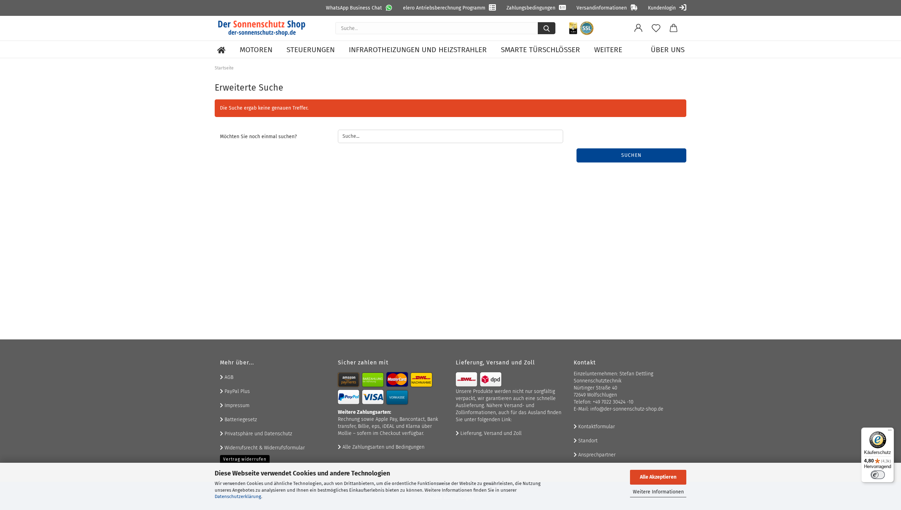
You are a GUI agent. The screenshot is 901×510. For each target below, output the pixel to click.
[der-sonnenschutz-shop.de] (262, 28)
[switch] (878, 475)
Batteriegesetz (240, 420)
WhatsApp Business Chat (354, 8)
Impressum (236, 405)
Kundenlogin (662, 8)
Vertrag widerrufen (244, 459)
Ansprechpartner (596, 455)
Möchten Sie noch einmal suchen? (258, 137)
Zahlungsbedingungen (530, 8)
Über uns (668, 49)
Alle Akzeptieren (658, 477)
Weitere (608, 49)
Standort (587, 441)
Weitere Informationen (658, 492)
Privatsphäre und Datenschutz (257, 434)
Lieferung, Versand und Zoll (490, 433)
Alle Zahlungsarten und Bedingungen (382, 447)
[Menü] (890, 432)
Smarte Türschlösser (540, 49)
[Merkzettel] (656, 28)
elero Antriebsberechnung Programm (444, 8)
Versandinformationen (601, 8)
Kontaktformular (596, 427)
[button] (638, 28)
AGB (228, 377)
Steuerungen (310, 49)
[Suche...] (546, 28)
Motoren (256, 49)
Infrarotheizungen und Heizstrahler (418, 49)
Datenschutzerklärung (238, 496)
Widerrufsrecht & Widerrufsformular (264, 448)
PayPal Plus (236, 391)
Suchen (631, 155)
